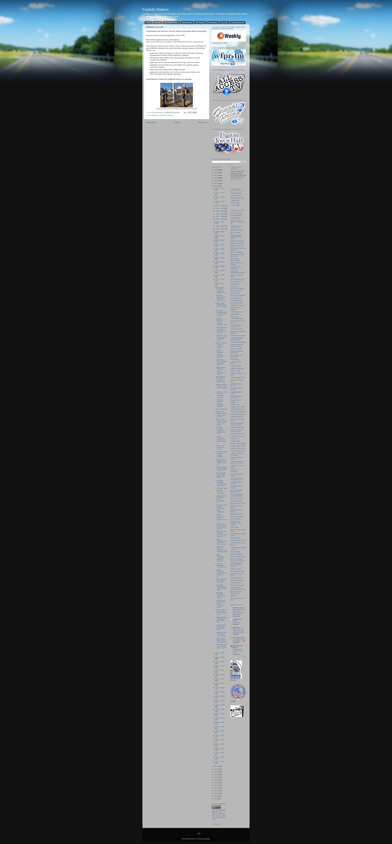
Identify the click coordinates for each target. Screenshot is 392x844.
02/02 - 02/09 (220, 744)
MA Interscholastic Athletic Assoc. (236, 491)
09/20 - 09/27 (220, 236)
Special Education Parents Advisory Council (236, 564)
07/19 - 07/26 (220, 275)
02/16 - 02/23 (220, 735)
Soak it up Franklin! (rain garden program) (238, 559)
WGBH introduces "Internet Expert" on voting (221, 345)
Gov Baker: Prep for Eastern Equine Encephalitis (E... (220, 499)
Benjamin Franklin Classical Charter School (236, 236)
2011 (216, 788)
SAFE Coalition (235, 551)
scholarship (162, 115)
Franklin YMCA (235, 441)
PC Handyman (235, 538)
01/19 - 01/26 (220, 753)
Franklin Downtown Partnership (237, 352)
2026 (216, 170)
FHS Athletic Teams (237, 303)
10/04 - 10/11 (220, 229)
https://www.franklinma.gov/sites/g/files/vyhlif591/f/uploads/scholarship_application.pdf (174, 42)
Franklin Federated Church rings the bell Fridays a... (221, 440)
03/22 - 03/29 (220, 713)
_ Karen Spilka (235, 205)
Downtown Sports (236, 290)
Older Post (202, 122)
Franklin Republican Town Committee (237, 424)
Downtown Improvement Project (237, 287)
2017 (216, 772)
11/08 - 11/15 (220, 214)
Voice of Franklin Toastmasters (236, 592)
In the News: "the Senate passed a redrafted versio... (221, 337)
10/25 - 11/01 (220, 219)
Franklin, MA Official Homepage (237, 454)
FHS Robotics (235, 314)
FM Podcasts (213, 22)
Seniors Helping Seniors (238, 556)
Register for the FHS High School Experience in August (220, 371)
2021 (216, 183)
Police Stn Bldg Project (238, 540)
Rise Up (233, 545)
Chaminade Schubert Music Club (237, 255)
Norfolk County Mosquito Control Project (236, 523)
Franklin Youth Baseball (238, 443)
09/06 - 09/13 (220, 244)
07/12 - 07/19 (220, 279)
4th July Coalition (236, 215)
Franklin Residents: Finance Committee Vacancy (219, 354)
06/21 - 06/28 (220, 657)
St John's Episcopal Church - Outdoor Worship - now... (221, 322)
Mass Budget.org (236, 501)
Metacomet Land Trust (238, 503)
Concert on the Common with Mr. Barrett (238, 650)
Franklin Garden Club (237, 377)
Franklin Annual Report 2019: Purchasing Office (220, 627)
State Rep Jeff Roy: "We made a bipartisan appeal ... (221, 362)
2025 (216, 172)
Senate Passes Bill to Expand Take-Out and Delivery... (221, 330)
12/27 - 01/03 (220, 188)
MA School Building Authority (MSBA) (237, 495)
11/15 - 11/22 (220, 211)
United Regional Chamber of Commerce (238, 588)
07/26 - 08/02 (220, 270)
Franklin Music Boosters (238, 411)
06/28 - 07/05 (220, 653)
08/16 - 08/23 (220, 257)
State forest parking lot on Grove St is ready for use (220, 298)
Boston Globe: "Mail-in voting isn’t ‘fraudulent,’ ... (221, 305)
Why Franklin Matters (171, 22)
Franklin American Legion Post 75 (236, 325)
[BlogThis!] (190, 112)
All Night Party (235, 218)
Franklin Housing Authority (236, 388)
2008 (216, 796)
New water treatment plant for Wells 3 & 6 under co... (221, 313)
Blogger (207, 839)
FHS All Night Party (237, 300)
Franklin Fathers (236, 366)
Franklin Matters (155, 9)
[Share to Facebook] (194, 112)
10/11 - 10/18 (220, 226)
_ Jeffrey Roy (235, 200)
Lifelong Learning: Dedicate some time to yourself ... (221, 387)
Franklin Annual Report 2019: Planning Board (221, 640)
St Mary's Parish (236, 569)
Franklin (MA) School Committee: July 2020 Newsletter (221, 549)
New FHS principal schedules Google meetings (221, 454)
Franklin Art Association (238, 335)
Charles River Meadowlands (235, 259)
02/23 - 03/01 (220, 731)
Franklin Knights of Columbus (237, 397)
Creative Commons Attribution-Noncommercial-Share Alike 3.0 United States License (219, 815)
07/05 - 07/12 (220, 283)
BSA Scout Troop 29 (237, 243)
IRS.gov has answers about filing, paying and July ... (220, 414)
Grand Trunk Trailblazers (235, 470)
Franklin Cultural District (238, 342)
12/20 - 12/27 (220, 192)
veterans (170, 115)
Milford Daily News (236, 514)
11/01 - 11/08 (220, 216)
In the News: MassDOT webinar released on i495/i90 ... (219, 403)
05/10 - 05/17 (220, 683)
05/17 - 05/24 (220, 679)
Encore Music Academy (238, 295)
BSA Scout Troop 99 (237, 245)
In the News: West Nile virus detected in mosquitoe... (221, 394)
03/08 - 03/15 (220, 722)
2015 (216, 777)
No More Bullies (236, 519)
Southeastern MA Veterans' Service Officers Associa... (221, 534)
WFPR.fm (234, 596)
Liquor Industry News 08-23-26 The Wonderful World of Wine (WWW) (239, 612)
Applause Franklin (236, 230)
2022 (216, 180)
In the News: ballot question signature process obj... (221, 490)
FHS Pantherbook (236, 312)
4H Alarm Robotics (236, 213)
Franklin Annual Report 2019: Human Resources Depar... (220, 604)
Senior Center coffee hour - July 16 (220, 447)
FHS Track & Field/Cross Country (237, 317)
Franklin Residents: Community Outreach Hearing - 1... (220, 558)
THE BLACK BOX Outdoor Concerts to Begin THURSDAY (221, 508)
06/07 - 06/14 (220, 666)
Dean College (235, 284)
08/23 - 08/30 (220, 253)
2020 (216, 186)
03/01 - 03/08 (220, 727)
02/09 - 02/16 (220, 739)
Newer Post (151, 122)
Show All (244, 656)
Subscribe (157, 22)
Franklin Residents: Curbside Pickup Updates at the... (221, 573)
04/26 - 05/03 (220, 692)
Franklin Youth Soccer (238, 451)
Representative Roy (237, 198)
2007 (216, 799)
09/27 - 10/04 (220, 231)
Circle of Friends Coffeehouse (236, 267)
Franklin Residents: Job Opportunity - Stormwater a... (221, 541)
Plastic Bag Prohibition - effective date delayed (220, 595)
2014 (216, 780)
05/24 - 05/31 (220, 674)
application (154, 115)
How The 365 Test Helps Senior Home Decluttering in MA (238, 631)
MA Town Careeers (237, 498)
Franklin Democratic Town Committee (237, 345)
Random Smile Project (238, 542)
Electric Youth (235, 293)
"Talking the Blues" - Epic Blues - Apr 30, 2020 (221, 634)
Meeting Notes (187, 22)
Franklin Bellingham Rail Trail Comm (237, 338)
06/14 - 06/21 (220, 661)
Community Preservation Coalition (238, 271)
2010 (216, 790)
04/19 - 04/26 (220, 696)
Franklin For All (235, 371)
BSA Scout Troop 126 (237, 241)
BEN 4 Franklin (235, 232)
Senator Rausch (236, 193)
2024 (216, 175)
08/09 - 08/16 (220, 262)
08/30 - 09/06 (220, 249)
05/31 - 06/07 (220, 670)
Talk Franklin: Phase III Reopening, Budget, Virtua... (221, 290)
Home (148, 22)
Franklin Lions (235, 404)
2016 (216, 774)
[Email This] (188, 112)
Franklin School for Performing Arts (237, 430)
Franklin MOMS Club (237, 409)
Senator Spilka (235, 203)
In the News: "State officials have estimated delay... (221, 587)
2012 (216, 785)
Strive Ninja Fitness (237, 578)
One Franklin (235, 527)
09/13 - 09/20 (220, 240)
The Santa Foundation (238, 585)
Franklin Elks (235, 359)
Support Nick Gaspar (237, 580)
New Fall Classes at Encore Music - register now (221, 468)
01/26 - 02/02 (220, 748)
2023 (216, 178)
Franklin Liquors (238, 607)
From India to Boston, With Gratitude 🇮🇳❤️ (239, 640)
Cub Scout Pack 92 (237, 281)
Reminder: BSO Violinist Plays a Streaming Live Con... (221, 462)
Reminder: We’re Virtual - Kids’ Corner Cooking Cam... (221, 612)
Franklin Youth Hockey (238, 448)
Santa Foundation (236, 554)
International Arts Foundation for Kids (237, 478)
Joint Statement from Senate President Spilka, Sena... (220, 379)
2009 (216, 793)
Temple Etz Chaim (236, 583)
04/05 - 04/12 (220, 705)
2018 (216, 769)
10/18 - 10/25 (220, 222)
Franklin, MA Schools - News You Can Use (238, 462)
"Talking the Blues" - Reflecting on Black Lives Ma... (221, 620)
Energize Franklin (236, 298)
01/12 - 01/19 (220, 757)
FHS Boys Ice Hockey (237, 305)
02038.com (236, 627)
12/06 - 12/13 (220, 201)
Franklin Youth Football (238, 446)
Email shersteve (236, 179)
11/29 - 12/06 (220, 206)
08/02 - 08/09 (220, 266)
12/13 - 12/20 (220, 197)
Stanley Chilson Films (237, 571)
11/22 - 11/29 (220, 208)
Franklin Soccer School (238, 434)
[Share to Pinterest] (196, 112)
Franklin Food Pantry (237, 368)
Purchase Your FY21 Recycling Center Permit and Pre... (221, 526)
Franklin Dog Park (236, 349)
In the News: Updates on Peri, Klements (220, 565)
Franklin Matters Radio (238, 407)
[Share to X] (192, 112)
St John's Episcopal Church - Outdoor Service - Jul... (221, 518)
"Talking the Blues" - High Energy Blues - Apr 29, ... (221, 647)
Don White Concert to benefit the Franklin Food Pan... (220, 430)
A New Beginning (239, 637)
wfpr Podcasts (200, 22)
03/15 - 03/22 (220, 718)
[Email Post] (184, 112)
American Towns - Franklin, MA (236, 226)
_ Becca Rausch (236, 195)
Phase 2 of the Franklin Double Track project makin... (221, 422)
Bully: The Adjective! (237, 252)
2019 (216, 766)
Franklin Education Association (237, 356)
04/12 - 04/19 (220, 700)
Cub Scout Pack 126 (237, 279)
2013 (216, 782)
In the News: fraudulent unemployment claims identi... (220, 483)
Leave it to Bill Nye (221, 409)
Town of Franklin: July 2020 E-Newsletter (220, 580)
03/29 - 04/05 (220, 709)
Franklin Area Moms (237, 329)
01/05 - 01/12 (220, 761)
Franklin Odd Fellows (237, 414)
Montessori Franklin (237, 516)
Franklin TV (234, 438)
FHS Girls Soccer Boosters (236, 308)
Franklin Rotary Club (237, 427)
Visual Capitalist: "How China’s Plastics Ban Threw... (220, 475)
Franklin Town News (237, 436)
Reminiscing (236, 622)
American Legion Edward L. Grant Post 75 (237, 221)
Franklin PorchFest (237, 416)
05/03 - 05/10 (220, 687)
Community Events (237, 22)
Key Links (224, 22)
